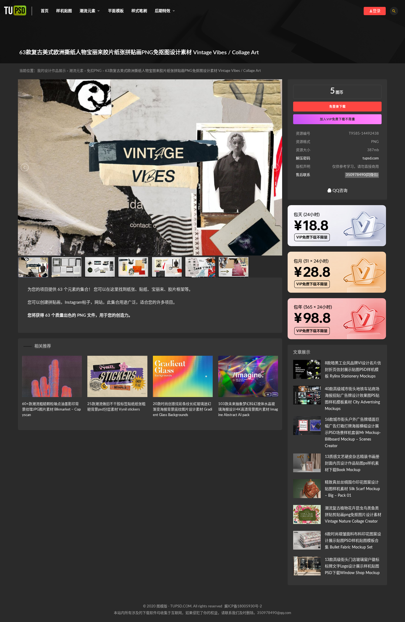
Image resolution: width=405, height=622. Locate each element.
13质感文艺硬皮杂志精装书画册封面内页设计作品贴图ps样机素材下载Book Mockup (352, 463)
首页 (44, 11)
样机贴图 (64, 11)
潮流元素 (76, 71)
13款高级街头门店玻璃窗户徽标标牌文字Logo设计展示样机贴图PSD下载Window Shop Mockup (352, 566)
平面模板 (116, 11)
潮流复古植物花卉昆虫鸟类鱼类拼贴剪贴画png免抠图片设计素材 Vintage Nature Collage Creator (353, 514)
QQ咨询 (339, 191)
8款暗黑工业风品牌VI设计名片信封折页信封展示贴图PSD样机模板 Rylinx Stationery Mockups (353, 369)
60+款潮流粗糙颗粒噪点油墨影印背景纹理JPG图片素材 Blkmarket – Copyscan (51, 409)
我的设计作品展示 (51, 71)
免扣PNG (94, 71)
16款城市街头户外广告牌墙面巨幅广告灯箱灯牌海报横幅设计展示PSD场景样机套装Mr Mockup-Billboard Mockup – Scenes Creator (353, 433)
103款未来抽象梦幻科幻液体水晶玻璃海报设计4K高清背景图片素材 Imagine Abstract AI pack (248, 409)
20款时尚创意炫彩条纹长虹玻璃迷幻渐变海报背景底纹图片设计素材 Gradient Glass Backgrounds (182, 409)
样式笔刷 (139, 11)
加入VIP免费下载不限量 (337, 119)
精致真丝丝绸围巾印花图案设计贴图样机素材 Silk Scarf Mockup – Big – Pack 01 (352, 489)
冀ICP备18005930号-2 (243, 606)
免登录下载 (337, 106)
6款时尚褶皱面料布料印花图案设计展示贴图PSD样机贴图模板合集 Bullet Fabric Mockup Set (353, 540)
